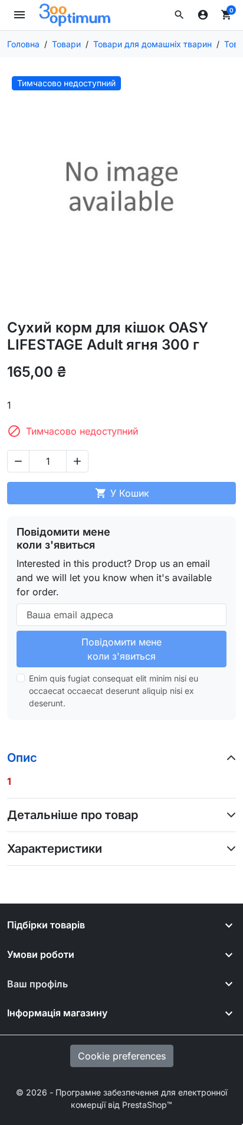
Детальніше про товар (72, 815)
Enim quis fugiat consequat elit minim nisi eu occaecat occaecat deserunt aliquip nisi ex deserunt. (113, 690)
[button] (179, 14)
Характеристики (54, 849)
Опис (22, 758)
